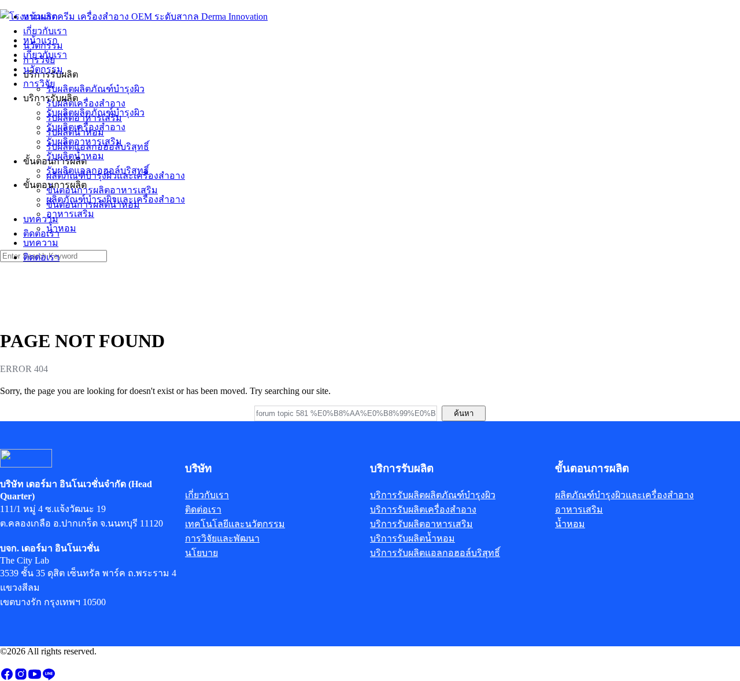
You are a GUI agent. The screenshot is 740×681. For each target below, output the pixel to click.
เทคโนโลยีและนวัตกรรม (235, 524)
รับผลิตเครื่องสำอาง (85, 127)
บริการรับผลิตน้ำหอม (412, 538)
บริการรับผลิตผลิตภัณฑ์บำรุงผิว (432, 495)
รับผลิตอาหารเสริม (84, 141)
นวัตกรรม (43, 69)
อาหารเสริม (70, 214)
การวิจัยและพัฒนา (222, 538)
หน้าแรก (40, 40)
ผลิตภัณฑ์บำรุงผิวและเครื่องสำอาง (115, 199)
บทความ (40, 243)
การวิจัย (39, 84)
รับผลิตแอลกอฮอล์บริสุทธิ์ (97, 170)
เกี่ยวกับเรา (45, 55)
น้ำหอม (61, 228)
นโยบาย (201, 553)
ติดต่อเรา (41, 257)
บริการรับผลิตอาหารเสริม (421, 524)
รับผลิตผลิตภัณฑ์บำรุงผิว (95, 112)
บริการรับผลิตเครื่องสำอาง (423, 509)
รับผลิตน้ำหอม (75, 156)
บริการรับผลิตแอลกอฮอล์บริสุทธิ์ (435, 553)
